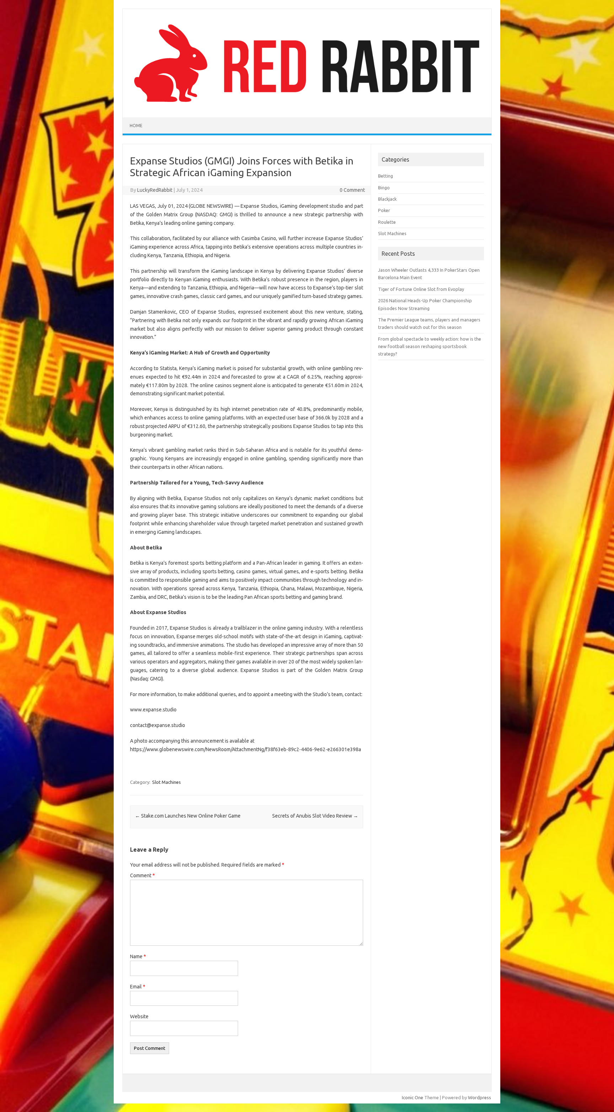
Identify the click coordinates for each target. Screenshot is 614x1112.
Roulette (387, 221)
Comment (142, 875)
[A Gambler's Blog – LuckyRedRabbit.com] (307, 105)
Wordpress (479, 1097)
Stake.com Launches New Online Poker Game (188, 816)
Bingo (384, 187)
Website (139, 1016)
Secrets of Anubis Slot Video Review (315, 816)
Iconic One (412, 1097)
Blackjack (387, 198)
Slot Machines (166, 782)
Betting (385, 175)
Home (136, 125)
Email (137, 986)
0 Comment (352, 190)
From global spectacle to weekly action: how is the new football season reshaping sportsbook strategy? (429, 346)
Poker (384, 210)
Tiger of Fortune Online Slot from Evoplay (421, 289)
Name (138, 956)
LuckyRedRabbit (154, 190)
